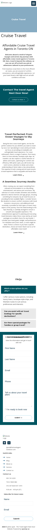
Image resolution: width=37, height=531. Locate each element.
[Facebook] (4, 442)
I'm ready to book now (17, 409)
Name (6, 499)
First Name (10, 348)
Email (7, 370)
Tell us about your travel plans (16, 394)
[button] (33, 3)
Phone (8, 381)
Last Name (10, 359)
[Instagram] (8, 442)
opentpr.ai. (26, 529)
